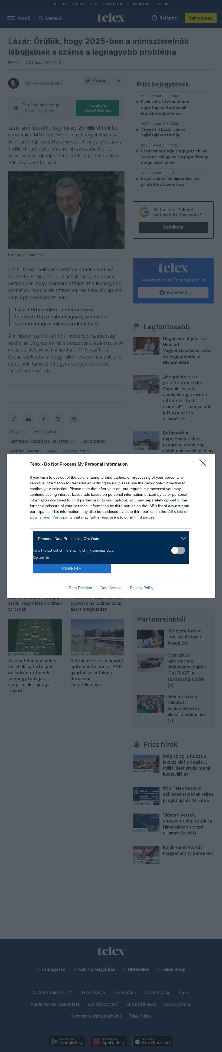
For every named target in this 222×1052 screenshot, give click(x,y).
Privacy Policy (142, 588)
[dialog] (111, 526)
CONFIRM (72, 569)
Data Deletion (80, 588)
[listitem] (109, 538)
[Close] (205, 464)
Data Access (111, 588)
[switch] (178, 550)
